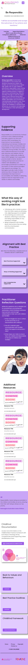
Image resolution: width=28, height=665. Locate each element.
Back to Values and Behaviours (12, 576)
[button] (23, 2)
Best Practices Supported (12, 261)
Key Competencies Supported (10, 283)
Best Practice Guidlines (14, 598)
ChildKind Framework (13, 618)
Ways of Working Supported (13, 272)
